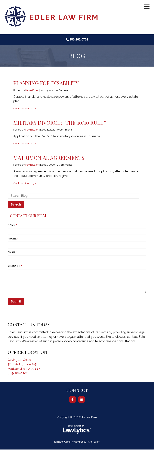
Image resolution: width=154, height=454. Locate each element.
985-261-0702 (79, 39)
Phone (13, 238)
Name (12, 225)
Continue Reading (23, 108)
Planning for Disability (46, 83)
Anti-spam (94, 441)
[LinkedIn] (81, 399)
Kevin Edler (31, 90)
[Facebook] (72, 399)
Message (15, 266)
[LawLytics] (77, 429)
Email (13, 252)
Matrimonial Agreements (48, 157)
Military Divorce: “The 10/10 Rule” (59, 122)
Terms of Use (61, 441)
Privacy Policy (78, 441)
